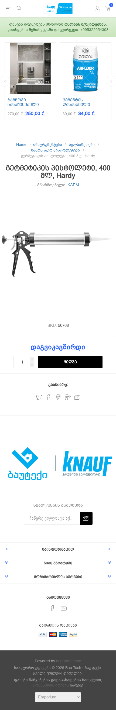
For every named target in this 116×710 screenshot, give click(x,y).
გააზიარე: (58, 384)
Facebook (49, 397)
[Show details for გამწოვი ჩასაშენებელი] (30, 68)
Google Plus (68, 397)
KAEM (73, 185)
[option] (30, 81)
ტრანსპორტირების (51, 685)
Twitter (39, 397)
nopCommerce (68, 661)
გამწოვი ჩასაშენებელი (23, 102)
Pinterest (58, 397)
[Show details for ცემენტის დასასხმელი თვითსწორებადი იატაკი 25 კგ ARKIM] (85, 68)
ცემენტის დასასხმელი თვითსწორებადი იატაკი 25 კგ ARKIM (83, 102)
